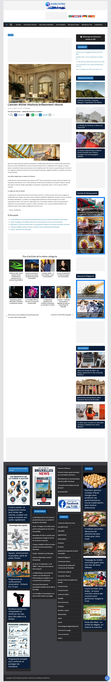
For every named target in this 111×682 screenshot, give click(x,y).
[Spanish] (93, 16)
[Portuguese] (90, 16)
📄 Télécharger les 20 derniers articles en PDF (90, 38)
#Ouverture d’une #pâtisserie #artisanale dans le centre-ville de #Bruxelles (23, 316)
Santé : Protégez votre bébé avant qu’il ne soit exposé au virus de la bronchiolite (36, 222)
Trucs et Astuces (63, 634)
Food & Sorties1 (63, 590)
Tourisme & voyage (64, 630)
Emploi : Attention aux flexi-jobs (20, 229)
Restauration (62, 614)
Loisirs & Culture (63, 594)
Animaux (61, 543)
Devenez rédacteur (64, 468)
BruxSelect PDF (87, 25)
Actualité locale (63, 527)
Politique (61, 606)
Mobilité (60, 598)
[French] (81, 16)
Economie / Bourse (64, 576)
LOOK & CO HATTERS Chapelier (61, 315)
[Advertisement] (56, 16)
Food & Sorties (63, 586)
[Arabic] (70, 16)
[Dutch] (75, 16)
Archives (10, 35)
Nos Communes (63, 602)
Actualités (61, 531)
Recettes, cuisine (63, 610)
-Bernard (11, 108)
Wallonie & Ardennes (46, 25)
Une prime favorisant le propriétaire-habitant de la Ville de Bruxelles (44, 587)
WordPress (46, 678)
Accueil (18, 25)
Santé (60, 618)
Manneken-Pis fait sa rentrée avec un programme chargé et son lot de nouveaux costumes (40, 224)
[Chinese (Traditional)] (73, 16)
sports (60, 622)
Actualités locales (30, 25)
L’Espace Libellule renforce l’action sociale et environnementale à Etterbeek (34, 227)
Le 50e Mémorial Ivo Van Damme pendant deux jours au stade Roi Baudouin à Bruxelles (38, 219)
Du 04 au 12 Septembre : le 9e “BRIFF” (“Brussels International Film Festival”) (43, 566)
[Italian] (87, 16)
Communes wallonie (64, 572)
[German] (84, 16)
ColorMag (38, 678)
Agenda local (62, 535)
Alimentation (62, 539)
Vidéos (60, 638)
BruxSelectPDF (63, 492)
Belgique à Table (73, 25)
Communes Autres (64, 561)
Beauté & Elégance (64, 557)
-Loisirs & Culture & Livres (66, 523)
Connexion (98, 25)
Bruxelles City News (21, 678)
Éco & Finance (60, 25)
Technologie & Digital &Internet (68, 626)
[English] (78, 16)
